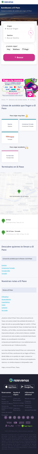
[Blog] (32, 417)
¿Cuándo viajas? (11, 46)
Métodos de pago (30, 398)
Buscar (20, 57)
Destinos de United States (18, 100)
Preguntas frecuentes (28, 402)
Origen (9, 26)
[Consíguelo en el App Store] (11, 387)
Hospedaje (5, 415)
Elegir (26, 49)
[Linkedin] (19, 417)
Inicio (3, 100)
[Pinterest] (23, 417)
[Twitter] (10, 417)
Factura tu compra (18, 403)
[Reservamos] (7, 2)
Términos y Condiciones (28, 406)
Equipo (4, 399)
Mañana (16, 49)
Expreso (4, 265)
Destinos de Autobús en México (7, 402)
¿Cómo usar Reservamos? (17, 399)
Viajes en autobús (18, 406)
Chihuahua (5, 297)
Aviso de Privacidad (30, 410)
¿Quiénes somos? (7, 396)
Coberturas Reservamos (16, 409)
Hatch (3, 305)
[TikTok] (27, 417)
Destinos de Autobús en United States (7, 408)
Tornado (4, 273)
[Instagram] (14, 417)
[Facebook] (5, 417)
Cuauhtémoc (6, 302)
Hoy (8, 49)
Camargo (4, 308)
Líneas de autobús (7, 412)
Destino (10, 35)
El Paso (32, 100)
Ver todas (5, 310)
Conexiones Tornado (8, 268)
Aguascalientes (6, 299)
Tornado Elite (6, 271)
